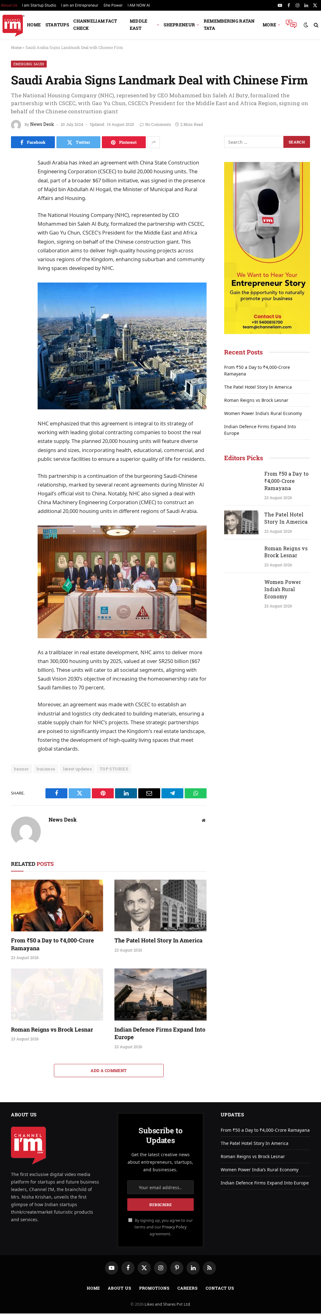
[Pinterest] (17, 221)
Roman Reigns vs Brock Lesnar (52, 1029)
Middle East (139, 24)
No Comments (158, 124)
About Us (119, 1288)
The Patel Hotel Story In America (158, 940)
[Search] (315, 25)
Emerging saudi (28, 64)
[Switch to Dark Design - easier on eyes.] (306, 24)
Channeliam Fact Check (95, 24)
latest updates (77, 769)
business (46, 769)
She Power (113, 5)
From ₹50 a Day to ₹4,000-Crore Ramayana (52, 944)
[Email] (17, 235)
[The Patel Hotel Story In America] (160, 905)
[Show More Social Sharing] (153, 142)
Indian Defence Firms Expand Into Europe (159, 1033)
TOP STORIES (114, 769)
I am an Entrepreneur (79, 5)
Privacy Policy (174, 1227)
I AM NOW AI (139, 5)
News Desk (42, 124)
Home (34, 25)
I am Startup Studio (39, 5)
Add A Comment (109, 1070)
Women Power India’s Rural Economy (263, 413)
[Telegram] (17, 250)
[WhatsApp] (17, 264)
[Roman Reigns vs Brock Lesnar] (57, 994)
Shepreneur (179, 25)
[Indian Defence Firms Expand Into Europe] (160, 994)
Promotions (154, 1288)
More (269, 25)
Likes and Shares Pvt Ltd (167, 1304)
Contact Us (220, 1288)
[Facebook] (17, 179)
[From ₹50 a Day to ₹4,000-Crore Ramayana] (57, 905)
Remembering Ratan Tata (229, 24)
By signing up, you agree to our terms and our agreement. (163, 1227)
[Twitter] (17, 193)
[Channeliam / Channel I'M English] (13, 25)
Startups (57, 25)
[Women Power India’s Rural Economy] (241, 590)
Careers (187, 1288)
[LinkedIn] (17, 207)
